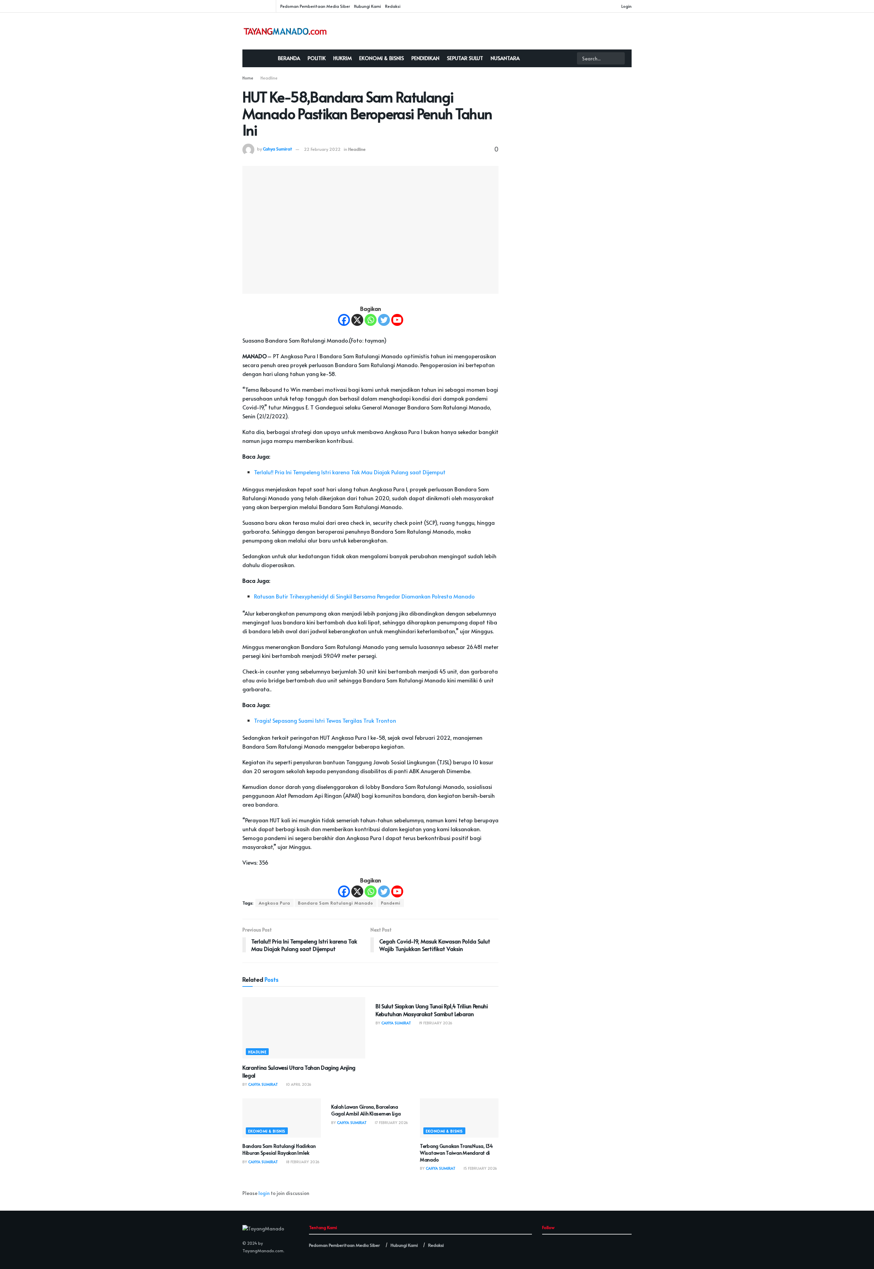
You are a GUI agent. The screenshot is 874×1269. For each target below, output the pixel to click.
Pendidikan (425, 57)
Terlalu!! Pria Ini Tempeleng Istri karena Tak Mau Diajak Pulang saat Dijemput (352, 472)
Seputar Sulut (465, 57)
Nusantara (505, 57)
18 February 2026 (302, 1161)
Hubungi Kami (367, 6)
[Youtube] (397, 320)
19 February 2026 (435, 1022)
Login (626, 6)
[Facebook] (344, 320)
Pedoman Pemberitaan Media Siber (315, 6)
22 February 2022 (322, 149)
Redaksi (392, 6)
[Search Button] (619, 58)
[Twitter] (384, 320)
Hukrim (342, 57)
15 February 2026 (479, 1168)
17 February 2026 (390, 1122)
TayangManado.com (262, 1250)
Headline (269, 78)
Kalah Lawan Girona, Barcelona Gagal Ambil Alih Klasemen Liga (366, 1110)
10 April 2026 (298, 1084)
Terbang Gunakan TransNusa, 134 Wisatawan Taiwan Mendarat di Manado (456, 1153)
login (264, 1193)
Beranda (289, 57)
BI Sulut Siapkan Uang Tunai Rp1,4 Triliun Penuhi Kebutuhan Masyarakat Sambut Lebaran (432, 1009)
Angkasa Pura (274, 903)
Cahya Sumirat (277, 149)
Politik (317, 57)
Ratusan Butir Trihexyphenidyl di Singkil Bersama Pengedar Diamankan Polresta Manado (364, 596)
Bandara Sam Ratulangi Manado (335, 903)
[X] (357, 320)
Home (247, 78)
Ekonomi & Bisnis (381, 57)
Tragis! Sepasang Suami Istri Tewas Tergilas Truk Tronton (325, 720)
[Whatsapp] (371, 320)
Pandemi (390, 903)
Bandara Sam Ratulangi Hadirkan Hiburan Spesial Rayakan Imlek (279, 1149)
